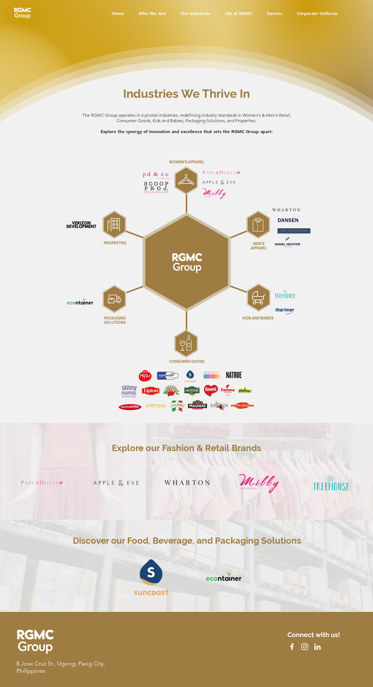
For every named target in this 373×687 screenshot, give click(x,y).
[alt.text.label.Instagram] (304, 646)
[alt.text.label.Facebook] (292, 646)
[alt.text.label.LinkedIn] (317, 646)
